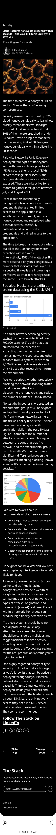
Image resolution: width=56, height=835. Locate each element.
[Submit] (50, 789)
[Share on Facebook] (5, 730)
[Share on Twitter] (12, 730)
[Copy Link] (26, 730)
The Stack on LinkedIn (21, 720)
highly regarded (19, 664)
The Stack (32, 832)
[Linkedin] (5, 822)
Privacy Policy (10, 807)
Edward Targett (19, 50)
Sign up (7, 802)
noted (47, 397)
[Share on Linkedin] (19, 730)
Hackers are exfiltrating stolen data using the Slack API (28, 287)
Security (7, 25)
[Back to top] (50, 822)
